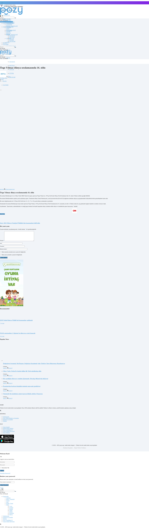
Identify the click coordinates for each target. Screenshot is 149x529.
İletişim (5, 2)
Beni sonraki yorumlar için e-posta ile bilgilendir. (14, 252)
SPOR (7, 42)
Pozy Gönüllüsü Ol (8, 430)
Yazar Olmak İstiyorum (9, 431)
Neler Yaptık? (6, 427)
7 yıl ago (2, 323)
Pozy (9, 76)
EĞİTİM (11, 73)
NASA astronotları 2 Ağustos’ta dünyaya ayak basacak (17, 333)
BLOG (5, 81)
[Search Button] (15, 47)
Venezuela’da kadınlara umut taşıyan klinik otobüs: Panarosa (23, 394)
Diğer (7, 505)
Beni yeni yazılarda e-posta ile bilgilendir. (12, 254)
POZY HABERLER (8, 23)
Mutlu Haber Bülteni (8, 428)
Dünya (11, 514)
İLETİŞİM (5, 44)
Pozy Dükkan (6, 432)
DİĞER (8, 58)
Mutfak (11, 509)
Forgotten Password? (5, 473)
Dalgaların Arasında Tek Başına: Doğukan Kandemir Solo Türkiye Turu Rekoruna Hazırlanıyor (34, 363)
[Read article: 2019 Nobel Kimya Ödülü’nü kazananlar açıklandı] (74, 314)
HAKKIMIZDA (10, 22)
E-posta (2, 246)
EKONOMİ (12, 77)
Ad (1, 243)
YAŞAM (8, 27)
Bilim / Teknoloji (10, 499)
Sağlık (10, 510)
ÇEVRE (8, 50)
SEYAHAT (12, 61)
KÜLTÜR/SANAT (11, 30)
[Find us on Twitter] (0, 524)
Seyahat (11, 507)
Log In (1, 487)
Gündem (8, 498)
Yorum (2, 240)
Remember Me (5, 467)
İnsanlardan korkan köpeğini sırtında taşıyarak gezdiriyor (21, 386)
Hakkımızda (6, 416)
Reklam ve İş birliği (8, 419)
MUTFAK (12, 65)
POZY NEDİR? (7, 20)
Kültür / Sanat (9, 503)
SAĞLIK (11, 69)
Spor (2, 79)
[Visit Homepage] (11, 14)
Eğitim (11, 511)
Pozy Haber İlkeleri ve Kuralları (11, 418)
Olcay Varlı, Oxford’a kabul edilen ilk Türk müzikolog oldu (22, 371)
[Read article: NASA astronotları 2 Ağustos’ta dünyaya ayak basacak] (74, 327)
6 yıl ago (2, 336)
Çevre (10, 506)
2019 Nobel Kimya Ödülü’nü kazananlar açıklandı (16, 320)
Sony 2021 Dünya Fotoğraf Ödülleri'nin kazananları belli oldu (20, 223)
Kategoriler (6, 496)
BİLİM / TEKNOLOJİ (12, 34)
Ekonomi (11, 513)
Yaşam (7, 500)
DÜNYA (8, 33)
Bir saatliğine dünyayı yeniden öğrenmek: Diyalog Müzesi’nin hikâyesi (25, 378)
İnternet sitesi (3, 249)
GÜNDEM (9, 24)
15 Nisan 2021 (3, 78)
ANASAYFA (6, 15)
